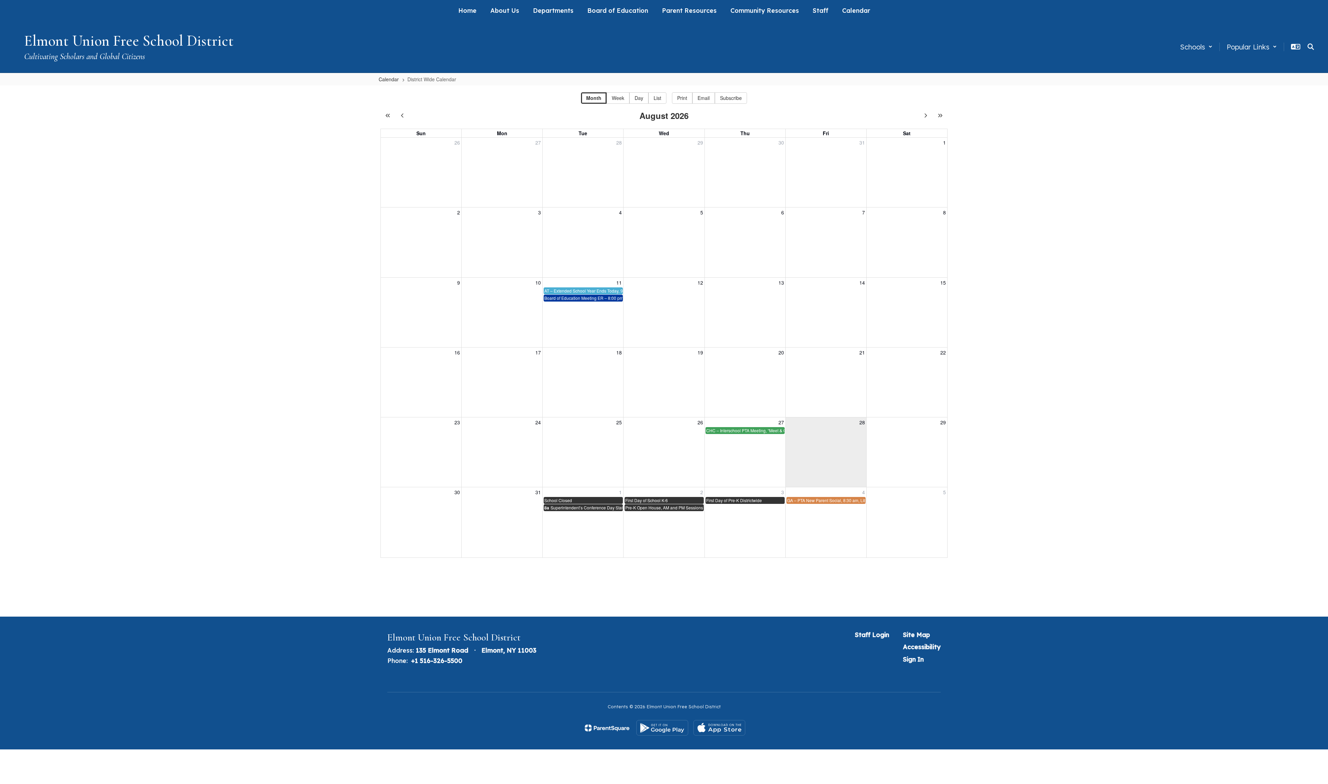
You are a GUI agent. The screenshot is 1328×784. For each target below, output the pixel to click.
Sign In (913, 659)
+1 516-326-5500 (436, 661)
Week (618, 97)
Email (704, 97)
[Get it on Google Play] (662, 728)
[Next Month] (926, 115)
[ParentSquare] (607, 728)
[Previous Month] (402, 115)
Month (593, 97)
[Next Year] (940, 115)
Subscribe (731, 97)
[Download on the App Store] (719, 728)
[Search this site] (1310, 46)
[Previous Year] (387, 115)
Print (682, 97)
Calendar (389, 79)
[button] (1196, 47)
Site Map (916, 635)
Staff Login (872, 635)
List (657, 97)
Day (639, 97)
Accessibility (922, 647)
